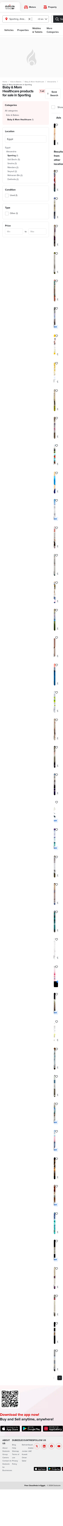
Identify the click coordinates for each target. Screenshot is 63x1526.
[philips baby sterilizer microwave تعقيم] (56, 839)
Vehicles (9, 30)
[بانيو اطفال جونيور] (56, 647)
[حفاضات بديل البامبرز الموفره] (56, 949)
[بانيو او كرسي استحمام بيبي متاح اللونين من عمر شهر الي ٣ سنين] (56, 181)
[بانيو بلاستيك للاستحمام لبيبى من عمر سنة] (56, 1305)
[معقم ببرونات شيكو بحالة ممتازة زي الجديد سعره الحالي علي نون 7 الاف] (56, 428)
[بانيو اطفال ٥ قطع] (56, 812)
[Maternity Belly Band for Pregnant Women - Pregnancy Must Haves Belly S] (56, 134)
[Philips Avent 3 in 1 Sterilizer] (56, 1196)
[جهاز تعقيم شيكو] (56, 510)
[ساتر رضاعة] (56, 675)
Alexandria (51, 81)
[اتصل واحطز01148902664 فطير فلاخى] (56, 1168)
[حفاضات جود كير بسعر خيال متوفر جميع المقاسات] (56, 1223)
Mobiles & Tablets (37, 30)
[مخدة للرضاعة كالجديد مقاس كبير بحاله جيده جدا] (56, 318)
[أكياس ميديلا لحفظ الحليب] (56, 345)
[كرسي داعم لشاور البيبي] (56, 263)
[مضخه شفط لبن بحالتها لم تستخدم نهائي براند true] (56, 1113)
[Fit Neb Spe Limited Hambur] (56, 537)
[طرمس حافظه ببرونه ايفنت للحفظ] (56, 1059)
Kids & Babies (16, 81)
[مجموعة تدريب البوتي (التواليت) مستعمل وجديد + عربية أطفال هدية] (56, 455)
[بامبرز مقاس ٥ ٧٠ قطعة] (56, 290)
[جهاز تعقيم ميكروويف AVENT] (56, 236)
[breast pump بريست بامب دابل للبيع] (56, 1031)
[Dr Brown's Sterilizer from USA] (56, 1333)
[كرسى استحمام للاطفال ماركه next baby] (56, 620)
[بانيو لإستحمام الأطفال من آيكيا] (56, 1251)
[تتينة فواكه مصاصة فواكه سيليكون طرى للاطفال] (56, 482)
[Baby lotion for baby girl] (56, 976)
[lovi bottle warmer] (56, 1004)
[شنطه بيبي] (56, 921)
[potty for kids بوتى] (56, 867)
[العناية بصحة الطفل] (56, 702)
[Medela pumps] (56, 373)
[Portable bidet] (56, 400)
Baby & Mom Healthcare (34, 81)
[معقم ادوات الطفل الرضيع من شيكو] (56, 208)
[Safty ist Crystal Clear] (56, 565)
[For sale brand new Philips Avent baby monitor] (56, 1278)
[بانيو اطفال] (56, 757)
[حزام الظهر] (56, 784)
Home (4, 81)
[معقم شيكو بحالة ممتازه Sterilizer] (56, 1360)
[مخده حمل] (56, 729)
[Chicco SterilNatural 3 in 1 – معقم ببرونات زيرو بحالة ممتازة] (56, 592)
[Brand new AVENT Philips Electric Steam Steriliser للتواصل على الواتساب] (56, 894)
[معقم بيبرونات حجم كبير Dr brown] (56, 1086)
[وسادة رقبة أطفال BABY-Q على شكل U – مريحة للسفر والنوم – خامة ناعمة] (56, 1141)
